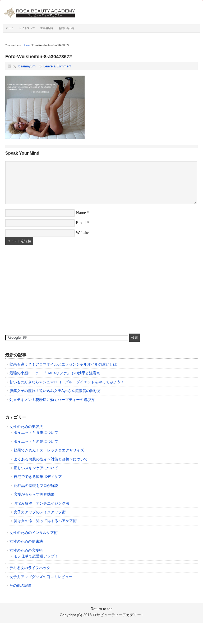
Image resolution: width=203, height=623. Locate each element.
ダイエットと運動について (36, 441)
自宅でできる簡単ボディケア (38, 476)
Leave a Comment (57, 66)
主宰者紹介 (46, 28)
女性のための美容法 (26, 426)
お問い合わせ (67, 28)
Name (81, 212)
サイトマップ (27, 28)
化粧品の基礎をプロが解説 (36, 485)
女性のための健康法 (26, 541)
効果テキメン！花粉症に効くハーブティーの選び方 (52, 400)
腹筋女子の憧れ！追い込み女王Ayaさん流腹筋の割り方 (55, 391)
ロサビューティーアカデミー (62, 13)
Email (81, 222)
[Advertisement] (45, 290)
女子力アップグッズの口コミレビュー (41, 577)
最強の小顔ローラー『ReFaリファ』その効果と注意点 (55, 373)
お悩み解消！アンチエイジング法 (41, 503)
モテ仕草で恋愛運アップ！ (36, 556)
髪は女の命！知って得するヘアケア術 (45, 521)
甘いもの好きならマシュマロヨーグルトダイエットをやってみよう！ (67, 382)
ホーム (10, 28)
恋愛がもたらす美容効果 (34, 494)
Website (82, 232)
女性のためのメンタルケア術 (34, 532)
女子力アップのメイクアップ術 (40, 512)
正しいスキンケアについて (36, 468)
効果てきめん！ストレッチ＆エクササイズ (49, 450)
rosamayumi (26, 66)
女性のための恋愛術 (26, 550)
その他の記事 (21, 585)
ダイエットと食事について (36, 432)
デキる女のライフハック (30, 568)
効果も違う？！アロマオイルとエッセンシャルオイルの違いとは (63, 364)
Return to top (102, 609)
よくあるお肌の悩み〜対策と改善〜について (51, 459)
